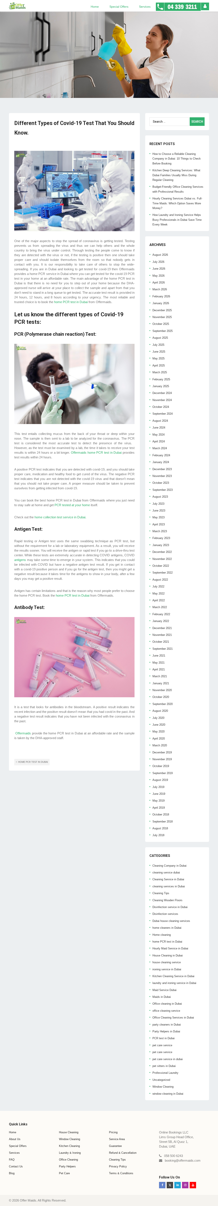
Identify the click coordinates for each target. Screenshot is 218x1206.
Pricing (113, 1132)
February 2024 (161, 455)
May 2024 (158, 434)
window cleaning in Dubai (167, 1093)
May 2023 (158, 517)
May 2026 (158, 275)
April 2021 (158, 669)
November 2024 (162, 400)
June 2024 (158, 427)
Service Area (117, 1139)
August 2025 (160, 337)
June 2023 (158, 510)
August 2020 (160, 710)
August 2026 (160, 254)
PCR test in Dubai (163, 1038)
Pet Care (64, 1173)
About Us (14, 1139)
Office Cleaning (68, 1159)
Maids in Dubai (161, 996)
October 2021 (160, 641)
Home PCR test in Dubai (33, 762)
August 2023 (160, 496)
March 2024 (159, 448)
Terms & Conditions (121, 1173)
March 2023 (159, 531)
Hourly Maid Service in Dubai (170, 948)
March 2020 (159, 745)
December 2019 (162, 752)
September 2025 (162, 331)
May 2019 (158, 800)
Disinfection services (165, 913)
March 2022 (159, 607)
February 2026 (161, 296)
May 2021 (158, 662)
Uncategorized (161, 1079)
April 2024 (158, 441)
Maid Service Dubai (164, 990)
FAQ (11, 1159)
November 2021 (162, 634)
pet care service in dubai (167, 1059)
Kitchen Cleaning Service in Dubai (173, 976)
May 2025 (158, 358)
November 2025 (162, 317)
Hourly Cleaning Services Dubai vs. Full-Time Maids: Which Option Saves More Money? (177, 203)
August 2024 (160, 420)
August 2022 (160, 579)
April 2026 (158, 282)
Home (95, 6)
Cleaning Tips (160, 893)
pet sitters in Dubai (164, 1066)
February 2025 (161, 379)
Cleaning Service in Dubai (168, 879)
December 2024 (162, 393)
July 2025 (158, 344)
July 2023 (158, 503)
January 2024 (160, 462)
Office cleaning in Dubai (167, 1003)
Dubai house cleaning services (171, 921)
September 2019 (162, 773)
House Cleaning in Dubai (167, 955)
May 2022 (158, 593)
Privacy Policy (118, 1166)
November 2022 (162, 559)
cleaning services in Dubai (168, 886)
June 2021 (158, 655)
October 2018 (160, 814)
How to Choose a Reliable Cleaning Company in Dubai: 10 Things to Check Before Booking (176, 158)
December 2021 (162, 628)
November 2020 (162, 690)
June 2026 (158, 268)
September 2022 (162, 572)
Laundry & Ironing (70, 1152)
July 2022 (158, 586)
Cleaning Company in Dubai (169, 865)
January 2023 (160, 545)
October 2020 (160, 697)
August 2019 (160, 780)
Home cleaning (161, 934)
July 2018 (158, 835)
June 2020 (158, 724)
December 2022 (162, 552)
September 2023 (162, 489)
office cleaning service (166, 1010)
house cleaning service (166, 962)
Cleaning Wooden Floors (167, 900)
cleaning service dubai (166, 872)
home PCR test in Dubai (167, 941)
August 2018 (160, 828)
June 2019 (158, 793)
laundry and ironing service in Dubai (174, 983)
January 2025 (160, 386)
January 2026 (160, 303)
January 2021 (160, 683)
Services (145, 6)
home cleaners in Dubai (166, 927)
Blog (11, 1173)
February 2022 (161, 614)
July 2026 (158, 261)
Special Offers (118, 6)
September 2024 (162, 413)
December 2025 (162, 310)
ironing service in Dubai (166, 969)
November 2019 (162, 759)
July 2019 (158, 787)
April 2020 (158, 738)
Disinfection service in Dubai (170, 907)
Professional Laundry (165, 1072)
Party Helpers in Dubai (166, 1031)
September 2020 (162, 704)
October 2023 (160, 482)
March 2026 (159, 289)
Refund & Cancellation (122, 1152)
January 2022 (160, 621)
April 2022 (158, 600)
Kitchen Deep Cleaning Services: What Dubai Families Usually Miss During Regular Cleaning (176, 175)
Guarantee (115, 1146)
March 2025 (159, 372)
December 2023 (162, 469)
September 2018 (162, 821)
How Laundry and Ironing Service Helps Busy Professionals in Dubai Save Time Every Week (177, 219)
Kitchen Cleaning (69, 1146)
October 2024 (160, 406)
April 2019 (158, 807)
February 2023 (161, 538)
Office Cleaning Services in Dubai (173, 1017)
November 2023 (162, 476)
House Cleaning (68, 1132)
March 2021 (159, 676)
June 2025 (158, 351)
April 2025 (158, 365)
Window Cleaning (163, 1086)
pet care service (162, 1045)
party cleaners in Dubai (166, 1024)
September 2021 (162, 648)
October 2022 (160, 565)
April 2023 (158, 524)
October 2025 (160, 323)
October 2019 (160, 766)
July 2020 (158, 717)
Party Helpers (67, 1166)
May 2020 (158, 731)
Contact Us (16, 1166)
